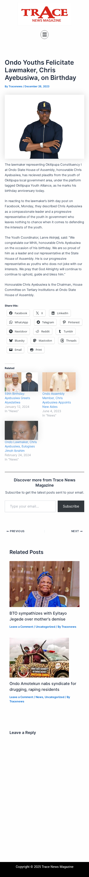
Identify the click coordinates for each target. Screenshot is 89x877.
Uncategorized (45, 626)
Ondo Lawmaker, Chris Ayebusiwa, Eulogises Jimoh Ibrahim (21, 446)
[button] (44, 34)
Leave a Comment (21, 626)
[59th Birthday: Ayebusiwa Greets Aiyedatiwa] (21, 381)
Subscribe (71, 506)
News (39, 697)
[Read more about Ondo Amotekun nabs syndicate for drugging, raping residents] (39, 657)
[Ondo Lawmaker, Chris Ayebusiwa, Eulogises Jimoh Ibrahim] (21, 430)
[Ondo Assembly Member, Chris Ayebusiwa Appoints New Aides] (59, 381)
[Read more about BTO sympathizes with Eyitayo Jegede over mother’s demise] (44, 584)
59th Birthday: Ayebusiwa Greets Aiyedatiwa (17, 398)
